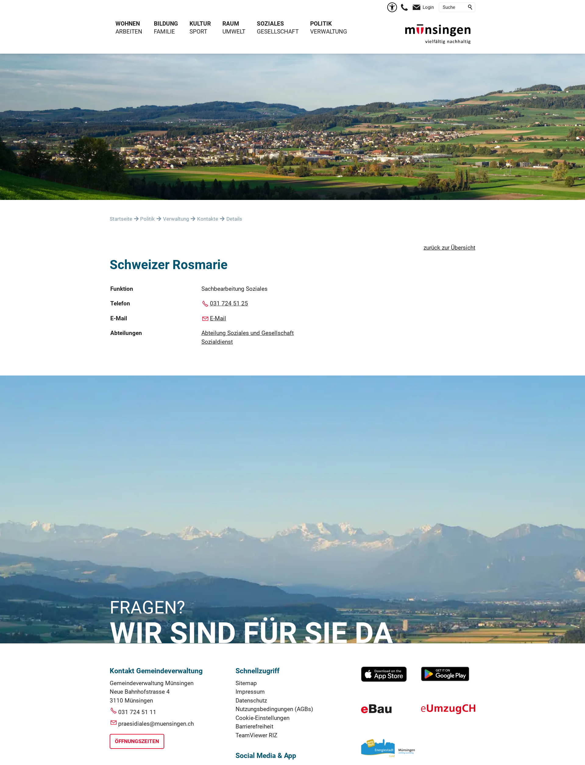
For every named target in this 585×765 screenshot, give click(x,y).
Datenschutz (251, 700)
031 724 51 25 (229, 303)
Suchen (470, 7)
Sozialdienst (217, 341)
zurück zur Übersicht (449, 247)
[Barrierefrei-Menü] (392, 7)
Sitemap (246, 683)
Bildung (166, 23)
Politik (321, 23)
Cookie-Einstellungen (262, 717)
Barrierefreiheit (254, 726)
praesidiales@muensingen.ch (156, 723)
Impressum (250, 691)
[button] (404, 7)
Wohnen (127, 23)
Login (428, 7)
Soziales (270, 23)
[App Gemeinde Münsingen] (384, 679)
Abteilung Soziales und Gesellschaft (247, 332)
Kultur (200, 23)
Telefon (120, 303)
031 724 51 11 (137, 712)
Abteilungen (126, 332)
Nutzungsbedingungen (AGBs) (274, 709)
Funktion (121, 288)
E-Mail (118, 318)
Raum (230, 23)
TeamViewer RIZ (256, 735)
